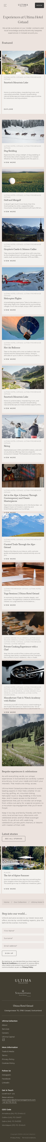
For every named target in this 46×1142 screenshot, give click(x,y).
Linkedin (5, 1083)
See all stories (13, 839)
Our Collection (20, 902)
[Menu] (5, 5)
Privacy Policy (27, 967)
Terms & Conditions (9, 963)
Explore (8, 109)
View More (10, 162)
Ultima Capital (8, 1037)
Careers (5, 1033)
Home (6, 902)
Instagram (6, 1075)
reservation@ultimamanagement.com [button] (19, 1100)
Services (5, 1029)
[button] (9, 1102)
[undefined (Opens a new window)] (23, 994)
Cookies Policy (8, 1063)
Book (39, 5)
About (4, 1025)
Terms (4, 1055)
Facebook (6, 1079)
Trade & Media (8, 1051)
